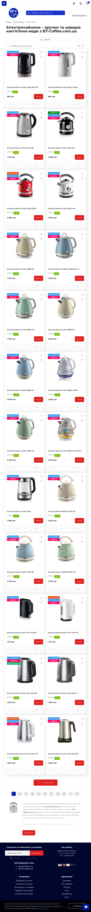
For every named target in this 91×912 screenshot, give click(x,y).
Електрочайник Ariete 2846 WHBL (63, 87)
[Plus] (37, 104)
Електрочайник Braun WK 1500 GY (63, 693)
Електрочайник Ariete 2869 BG (61, 330)
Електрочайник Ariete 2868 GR (20, 330)
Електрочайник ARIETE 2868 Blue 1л (63, 269)
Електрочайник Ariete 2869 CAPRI (63, 390)
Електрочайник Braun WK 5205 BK (63, 754)
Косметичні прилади (24, 894)
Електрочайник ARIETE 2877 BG (61, 511)
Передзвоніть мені (24, 872)
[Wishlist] (41, 52)
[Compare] (41, 57)
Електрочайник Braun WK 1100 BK (22, 633)
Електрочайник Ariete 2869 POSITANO (64, 451)
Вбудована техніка (24, 881)
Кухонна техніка (18, 22)
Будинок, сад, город (24, 890)
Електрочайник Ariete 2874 (19, 511)
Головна (8, 22)
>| (77, 794)
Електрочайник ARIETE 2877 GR (61, 572)
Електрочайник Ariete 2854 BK (61, 148)
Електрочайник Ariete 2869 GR (20, 451)
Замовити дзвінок (79, 15)
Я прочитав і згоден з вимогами (25, 858)
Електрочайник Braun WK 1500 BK (22, 693)
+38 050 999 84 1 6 (81, 10)
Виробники (67, 894)
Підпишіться (37, 853)
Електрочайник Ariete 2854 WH (61, 208)
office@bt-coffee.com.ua (67, 860)
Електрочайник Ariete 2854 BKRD (21, 208)
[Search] (28, 12)
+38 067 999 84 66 (80, 13)
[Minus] (13, 104)
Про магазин (67, 884)
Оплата (23, 858)
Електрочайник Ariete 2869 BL (20, 390)
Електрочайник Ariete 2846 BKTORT (22, 87)
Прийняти (77, 906)
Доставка (67, 881)
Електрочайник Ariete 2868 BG (20, 269)
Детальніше (42, 908)
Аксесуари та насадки (24, 887)
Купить (38, 96)
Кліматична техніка (24, 884)
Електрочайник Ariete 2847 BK (20, 148)
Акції (67, 897)
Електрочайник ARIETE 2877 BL (20, 572)
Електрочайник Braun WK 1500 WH (22, 754)
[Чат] (86, 907)
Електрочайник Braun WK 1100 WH (63, 633)
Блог (67, 890)
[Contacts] (80, 3)
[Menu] (4, 3)
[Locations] (73, 3)
